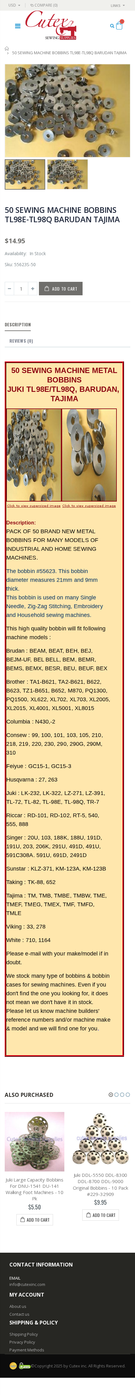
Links (116, 5)
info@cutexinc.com (27, 1284)
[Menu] (17, 26)
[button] (111, 1094)
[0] (119, 26)
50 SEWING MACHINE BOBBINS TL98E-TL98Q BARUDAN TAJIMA (62, 214)
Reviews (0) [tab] (21, 340)
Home (7, 48)
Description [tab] (18, 324)
